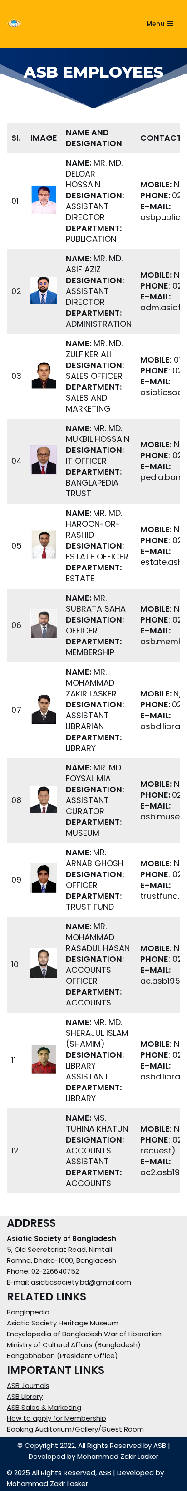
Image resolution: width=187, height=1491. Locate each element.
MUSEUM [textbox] (95, 828)
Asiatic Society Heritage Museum (62, 1323)
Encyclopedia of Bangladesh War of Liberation (84, 1334)
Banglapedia (28, 1312)
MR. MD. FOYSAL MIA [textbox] (95, 773)
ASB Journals (28, 1385)
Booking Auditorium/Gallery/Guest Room (75, 1429)
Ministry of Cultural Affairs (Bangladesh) (74, 1344)
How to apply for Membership (56, 1418)
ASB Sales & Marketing (44, 1407)
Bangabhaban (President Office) (62, 1355)
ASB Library (25, 1396)
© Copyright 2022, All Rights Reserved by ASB (91, 1445)
